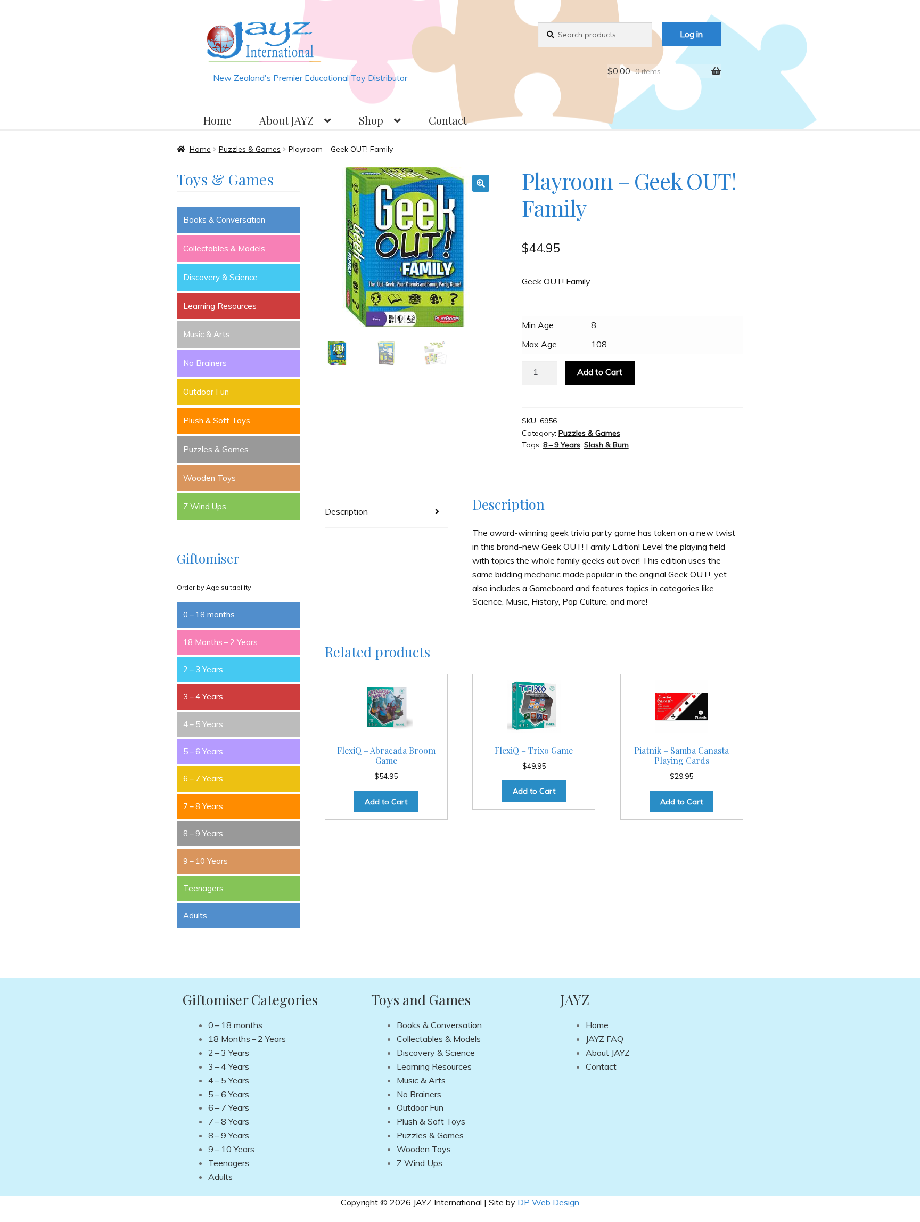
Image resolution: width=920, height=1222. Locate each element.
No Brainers (205, 363)
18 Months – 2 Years (220, 642)
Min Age (538, 325)
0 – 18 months (209, 614)
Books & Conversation (224, 220)
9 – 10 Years (205, 861)
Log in (691, 34)
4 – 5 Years (203, 724)
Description (346, 511)
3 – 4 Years (203, 696)
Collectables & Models (224, 248)
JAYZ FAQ (604, 1038)
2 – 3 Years (203, 669)
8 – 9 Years (561, 445)
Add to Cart (599, 371)
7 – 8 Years (203, 806)
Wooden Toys (209, 478)
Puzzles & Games (250, 149)
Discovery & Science (220, 277)
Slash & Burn (606, 445)
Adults (195, 915)
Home (217, 120)
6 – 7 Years (203, 778)
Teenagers (203, 888)
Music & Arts (206, 334)
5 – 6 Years (203, 751)
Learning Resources (220, 306)
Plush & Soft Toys (216, 421)
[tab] (386, 512)
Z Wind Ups (204, 506)
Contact (448, 120)
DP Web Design (548, 1202)
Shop (371, 120)
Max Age (539, 344)
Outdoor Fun (206, 392)
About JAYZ (286, 120)
